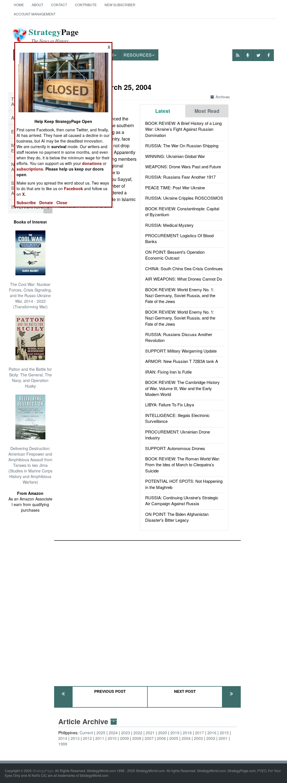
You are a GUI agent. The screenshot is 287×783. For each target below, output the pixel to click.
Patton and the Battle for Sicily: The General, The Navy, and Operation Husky (30, 377)
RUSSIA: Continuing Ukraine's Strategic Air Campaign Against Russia (181, 500)
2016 (211, 732)
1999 (62, 744)
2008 (136, 738)
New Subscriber (120, 4)
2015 (224, 732)
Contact (59, 4)
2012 (87, 738)
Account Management (34, 13)
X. (24, 194)
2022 (137, 732)
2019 (174, 732)
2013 (75, 738)
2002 (210, 738)
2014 (62, 738)
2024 (113, 732)
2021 (150, 732)
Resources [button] (138, 55)
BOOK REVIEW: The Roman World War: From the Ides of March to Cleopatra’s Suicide (182, 465)
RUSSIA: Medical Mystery (169, 225)
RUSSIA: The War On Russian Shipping (181, 145)
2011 (99, 738)
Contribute (86, 4)
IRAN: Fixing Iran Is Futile (168, 372)
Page (54, 35)
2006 (161, 738)
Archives (223, 96)
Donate (46, 202)
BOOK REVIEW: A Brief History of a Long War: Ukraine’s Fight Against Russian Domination (183, 129)
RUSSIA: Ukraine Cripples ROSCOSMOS (184, 198)
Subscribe (26, 202)
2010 (112, 738)
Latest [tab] (162, 111)
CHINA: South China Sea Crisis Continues (184, 268)
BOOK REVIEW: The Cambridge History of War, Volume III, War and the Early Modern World (182, 388)
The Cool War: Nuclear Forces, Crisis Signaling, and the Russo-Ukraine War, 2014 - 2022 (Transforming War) (30, 295)
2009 (124, 738)
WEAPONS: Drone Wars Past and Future (183, 166)
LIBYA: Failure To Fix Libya (169, 404)
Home (19, 4)
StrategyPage (43, 770)
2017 (199, 732)
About (37, 4)
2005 (173, 738)
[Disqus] (147, 611)
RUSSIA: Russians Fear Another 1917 (180, 177)
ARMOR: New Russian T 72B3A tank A (181, 361)
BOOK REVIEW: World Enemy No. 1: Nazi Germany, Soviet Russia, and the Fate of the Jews (180, 295)
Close (61, 202)
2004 (186, 738)
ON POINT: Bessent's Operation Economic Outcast (175, 255)
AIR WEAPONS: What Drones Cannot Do (183, 279)
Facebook (73, 188)
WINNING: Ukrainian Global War (175, 156)
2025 (100, 732)
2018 (187, 732)
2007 (149, 738)
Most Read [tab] (207, 111)
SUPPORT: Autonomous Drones (175, 448)
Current (86, 732)
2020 (162, 732)
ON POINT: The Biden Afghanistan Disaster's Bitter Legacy (177, 517)
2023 (125, 732)
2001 (223, 738)
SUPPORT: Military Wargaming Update (181, 351)
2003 (198, 738)
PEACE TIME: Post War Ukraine (175, 187)
